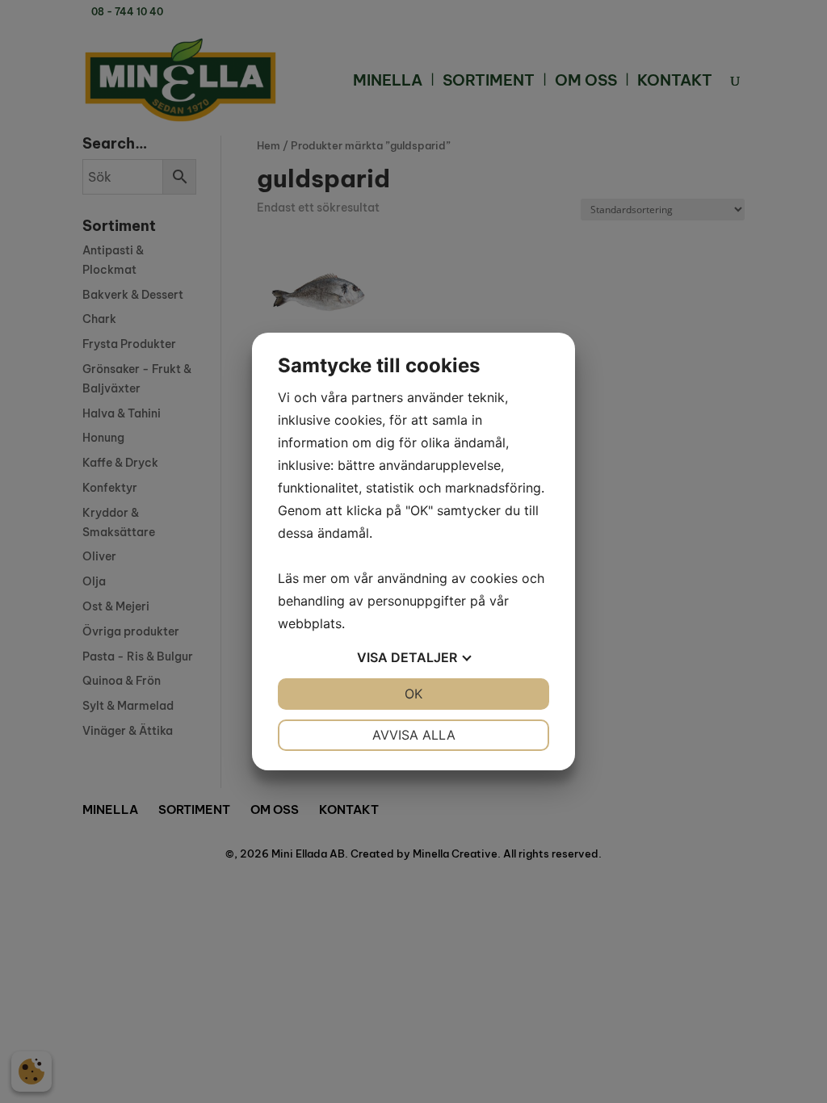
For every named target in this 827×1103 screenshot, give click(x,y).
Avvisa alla (413, 735)
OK (413, 694)
